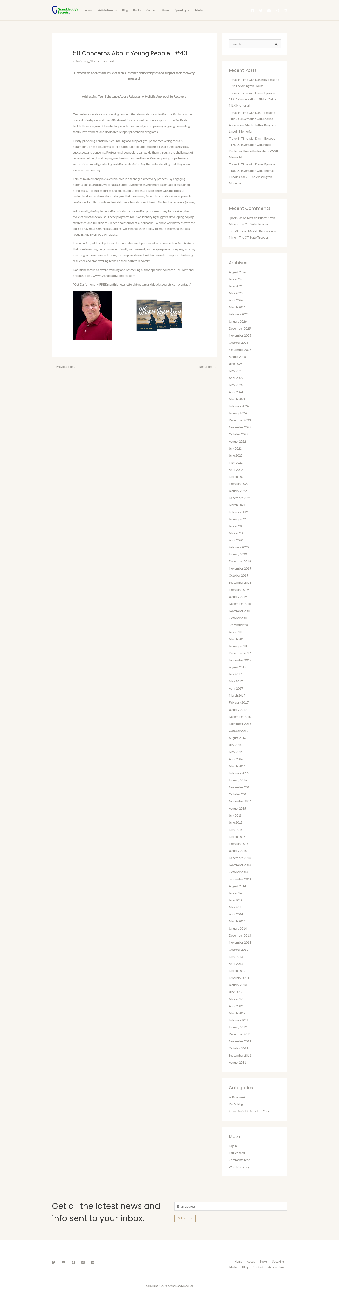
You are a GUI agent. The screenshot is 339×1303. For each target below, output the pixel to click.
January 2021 (238, 519)
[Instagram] (277, 10)
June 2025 (235, 363)
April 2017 (236, 688)
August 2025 (237, 356)
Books (137, 10)
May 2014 (236, 907)
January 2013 (238, 985)
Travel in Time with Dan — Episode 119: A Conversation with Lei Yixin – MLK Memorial (253, 99)
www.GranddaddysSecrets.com (114, 275)
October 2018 (238, 618)
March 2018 (237, 639)
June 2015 (235, 822)
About (89, 10)
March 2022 (237, 476)
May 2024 (236, 385)
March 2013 (237, 970)
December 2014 (240, 858)
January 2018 (238, 646)
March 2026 (237, 307)
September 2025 (240, 349)
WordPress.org (239, 1167)
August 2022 (237, 441)
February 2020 (239, 547)
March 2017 (237, 695)
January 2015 (238, 850)
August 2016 (237, 738)
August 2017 (237, 667)
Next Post (207, 366)
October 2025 (238, 342)
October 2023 (238, 434)
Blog (125, 10)
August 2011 (237, 1062)
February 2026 (239, 314)
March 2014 (237, 921)
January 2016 (238, 780)
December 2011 (240, 1034)
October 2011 (238, 1048)
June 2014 (235, 900)
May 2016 (236, 752)
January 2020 (238, 554)
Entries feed (237, 1153)
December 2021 (240, 498)
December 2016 (240, 716)
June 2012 (235, 992)
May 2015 (236, 829)
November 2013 (240, 942)
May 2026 (236, 293)
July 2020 (235, 526)
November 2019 (240, 568)
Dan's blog (82, 61)
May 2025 (236, 371)
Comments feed (239, 1160)
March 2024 (237, 399)
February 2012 (239, 1020)
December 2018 (240, 603)
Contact (151, 10)
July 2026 (235, 279)
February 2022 (239, 483)
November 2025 (240, 335)
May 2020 (236, 533)
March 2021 (237, 505)
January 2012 (238, 1027)
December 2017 (240, 653)
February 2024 (239, 406)
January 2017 (238, 709)
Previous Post (63, 366)
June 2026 (235, 286)
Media (199, 10)
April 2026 (236, 300)
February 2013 (239, 978)
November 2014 (240, 865)
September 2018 (240, 625)
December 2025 (240, 328)
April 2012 (236, 1006)
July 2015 (235, 815)
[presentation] (115, 10)
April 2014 (236, 914)
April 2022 (236, 469)
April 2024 (236, 392)
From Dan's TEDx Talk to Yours (250, 1111)
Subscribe (185, 1218)
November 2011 (240, 1041)
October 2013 (238, 949)
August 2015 (237, 808)
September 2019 (240, 582)
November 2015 (240, 787)
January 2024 (238, 413)
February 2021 (239, 512)
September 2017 (240, 660)
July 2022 (235, 448)
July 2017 (235, 674)
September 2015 (240, 801)
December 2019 (240, 561)
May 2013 (236, 956)
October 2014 (238, 872)
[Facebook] (252, 10)
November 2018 (240, 610)
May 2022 (236, 462)
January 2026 (238, 321)
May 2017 (236, 681)
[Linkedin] (285, 10)
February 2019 (239, 589)
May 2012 (236, 999)
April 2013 (236, 963)
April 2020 (236, 540)
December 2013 (240, 935)
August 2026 (237, 272)
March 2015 (237, 836)
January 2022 (238, 490)
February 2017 (239, 702)
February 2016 (239, 773)
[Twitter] (260, 10)
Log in (233, 1146)
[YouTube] (269, 10)
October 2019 (238, 575)
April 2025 (236, 378)
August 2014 (237, 886)
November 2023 (240, 427)
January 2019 (238, 596)
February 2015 (239, 843)
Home (165, 10)
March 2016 (237, 766)
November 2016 (240, 723)
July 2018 (235, 632)
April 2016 (236, 759)
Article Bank (105, 10)
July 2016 (235, 745)
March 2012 (237, 1013)
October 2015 (238, 794)
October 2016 (238, 730)
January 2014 (238, 928)
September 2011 (240, 1055)
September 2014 (240, 879)
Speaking (180, 10)
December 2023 (240, 420)
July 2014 (235, 893)
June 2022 (235, 455)
